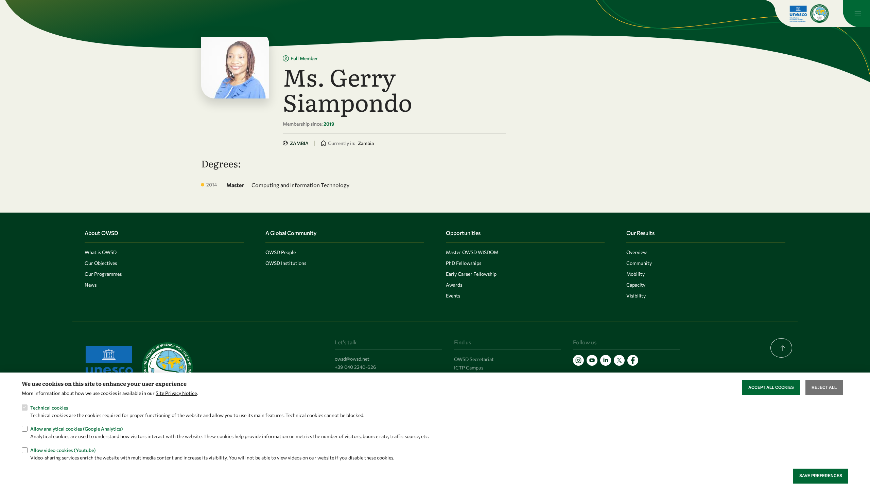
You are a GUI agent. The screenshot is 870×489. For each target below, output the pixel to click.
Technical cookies (49, 407)
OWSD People (280, 252)
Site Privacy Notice (176, 393)
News (91, 285)
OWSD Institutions (285, 263)
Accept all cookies (771, 387)
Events (453, 295)
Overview (636, 252)
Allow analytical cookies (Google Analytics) (76, 429)
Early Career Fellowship (471, 274)
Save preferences (820, 475)
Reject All (824, 387)
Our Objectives (101, 263)
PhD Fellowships (463, 263)
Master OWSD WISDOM (472, 252)
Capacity (635, 285)
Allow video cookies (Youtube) (63, 450)
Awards (454, 285)
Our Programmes (103, 274)
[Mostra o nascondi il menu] (856, 13)
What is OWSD (101, 252)
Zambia (299, 143)
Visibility (636, 295)
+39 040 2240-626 (355, 367)
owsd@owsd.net (352, 359)
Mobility (635, 274)
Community (639, 263)
